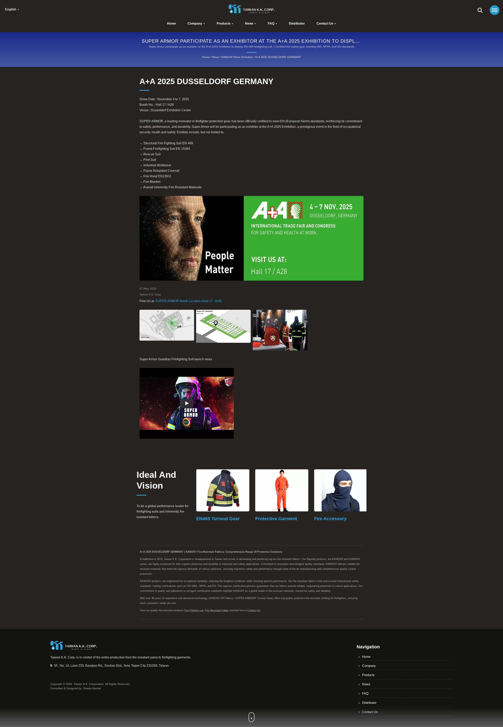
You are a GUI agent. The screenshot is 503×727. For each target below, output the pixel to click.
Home (171, 23)
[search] (480, 10)
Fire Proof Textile (335, 518)
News (249, 23)
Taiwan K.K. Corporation (89, 684)
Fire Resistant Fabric (217, 610)
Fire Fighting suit (193, 610)
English (11, 9)
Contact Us (325, 23)
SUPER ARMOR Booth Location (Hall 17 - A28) (188, 301)
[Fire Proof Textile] (343, 490)
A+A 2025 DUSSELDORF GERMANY (278, 57)
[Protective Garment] (225, 490)
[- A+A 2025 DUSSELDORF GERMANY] (167, 325)
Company (195, 23)
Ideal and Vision (156, 480)
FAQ (271, 23)
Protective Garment (220, 518)
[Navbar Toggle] (494, 10)
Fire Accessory (274, 518)
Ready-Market (92, 688)
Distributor (297, 23)
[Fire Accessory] (284, 490)
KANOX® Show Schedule (237, 57)
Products (224, 23)
